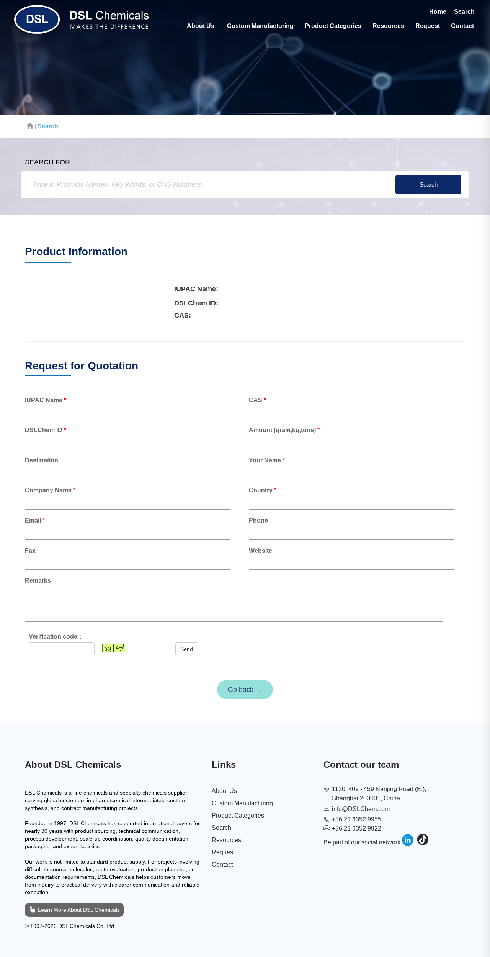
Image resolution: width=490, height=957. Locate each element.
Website (260, 550)
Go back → (245, 689)
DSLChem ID (43, 430)
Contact (462, 26)
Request (427, 26)
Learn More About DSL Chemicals (78, 910)
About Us (200, 26)
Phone (258, 520)
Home (437, 11)
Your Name (265, 460)
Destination (41, 460)
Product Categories (333, 26)
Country (261, 490)
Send (186, 649)
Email (33, 520)
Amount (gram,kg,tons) (282, 430)
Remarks (38, 580)
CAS (257, 400)
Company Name (48, 490)
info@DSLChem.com (361, 809)
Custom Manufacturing (260, 26)
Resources (388, 26)
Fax (32, 550)
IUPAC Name (45, 400)
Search (464, 11)
